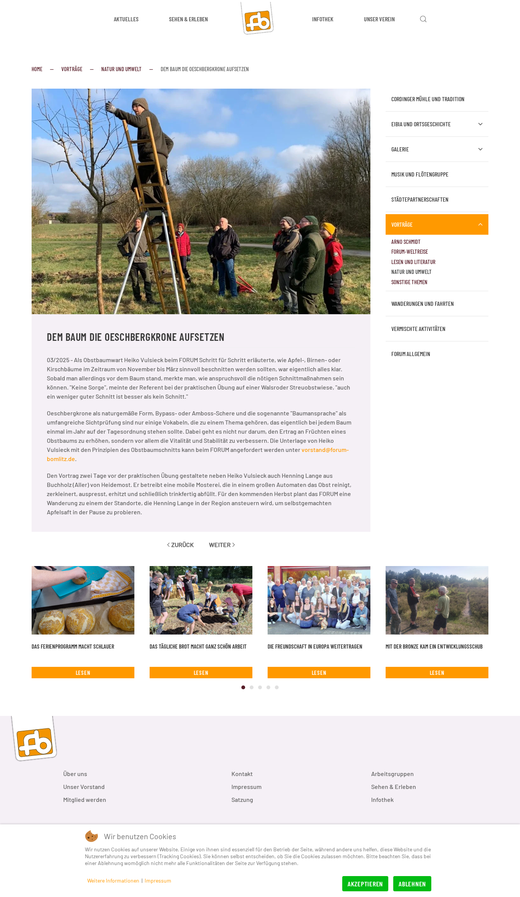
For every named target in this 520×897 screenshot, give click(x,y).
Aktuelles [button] (126, 18)
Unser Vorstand (84, 786)
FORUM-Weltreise (409, 251)
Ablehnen (412, 884)
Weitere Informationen (113, 880)
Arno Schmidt (406, 241)
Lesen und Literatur (413, 261)
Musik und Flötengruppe (419, 174)
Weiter (220, 544)
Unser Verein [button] (379, 18)
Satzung (242, 799)
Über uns (75, 773)
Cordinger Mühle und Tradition (427, 98)
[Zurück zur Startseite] (260, 19)
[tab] (243, 687)
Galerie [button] (400, 149)
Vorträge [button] (402, 224)
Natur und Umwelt (411, 271)
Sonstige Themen (409, 281)
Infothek (382, 799)
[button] (423, 19)
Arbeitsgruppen (392, 773)
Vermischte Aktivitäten (418, 328)
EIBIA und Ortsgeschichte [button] (421, 123)
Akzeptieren (365, 884)
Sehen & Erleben (393, 786)
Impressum (246, 786)
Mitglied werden (84, 799)
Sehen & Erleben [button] (188, 18)
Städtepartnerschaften (419, 199)
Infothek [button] (322, 18)
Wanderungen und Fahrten (422, 303)
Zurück (182, 544)
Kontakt (242, 773)
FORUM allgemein (410, 353)
